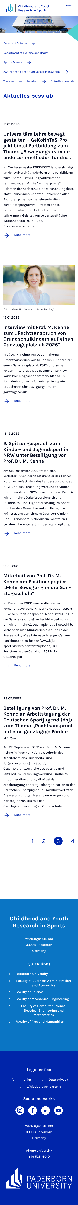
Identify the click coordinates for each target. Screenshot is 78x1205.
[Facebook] (32, 1110)
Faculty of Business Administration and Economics (43, 983)
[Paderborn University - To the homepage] (9, 8)
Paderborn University (31, 974)
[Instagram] (19, 1110)
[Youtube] (58, 1110)
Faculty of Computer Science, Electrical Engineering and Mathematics (43, 1010)
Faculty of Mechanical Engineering (42, 999)
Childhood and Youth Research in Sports (34, 8)
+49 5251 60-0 (39, 1156)
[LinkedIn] (45, 1110)
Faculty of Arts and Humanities (39, 1021)
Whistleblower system (44, 1086)
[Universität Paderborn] (39, 1178)
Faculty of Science (29, 992)
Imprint (25, 1079)
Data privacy (58, 1079)
